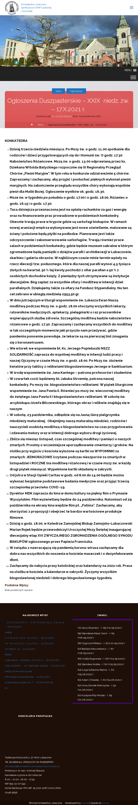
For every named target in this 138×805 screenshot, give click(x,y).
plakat (8, 632)
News (58, 91)
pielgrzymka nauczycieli (18, 671)
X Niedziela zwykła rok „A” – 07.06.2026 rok (29, 682)
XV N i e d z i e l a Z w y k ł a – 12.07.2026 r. (30, 643)
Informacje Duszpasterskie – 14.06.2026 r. (28, 676)
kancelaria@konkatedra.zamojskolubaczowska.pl (32, 766)
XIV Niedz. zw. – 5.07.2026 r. (20, 648)
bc (6, 687)
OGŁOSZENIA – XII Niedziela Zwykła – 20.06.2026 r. (35, 665)
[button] (128, 70)
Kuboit (85, 802)
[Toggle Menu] (133, 77)
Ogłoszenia (76, 91)
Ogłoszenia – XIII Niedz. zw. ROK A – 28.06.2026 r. (33, 660)
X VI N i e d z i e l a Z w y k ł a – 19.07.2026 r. (30, 637)
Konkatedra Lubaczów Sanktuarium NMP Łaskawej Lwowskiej (36, 7)
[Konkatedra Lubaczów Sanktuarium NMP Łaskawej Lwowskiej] (12, 7)
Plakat (8, 654)
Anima (105, 802)
